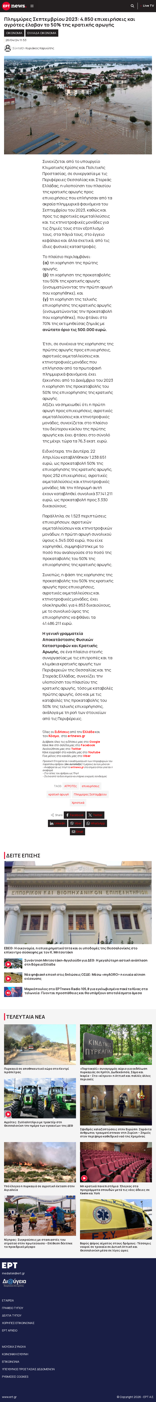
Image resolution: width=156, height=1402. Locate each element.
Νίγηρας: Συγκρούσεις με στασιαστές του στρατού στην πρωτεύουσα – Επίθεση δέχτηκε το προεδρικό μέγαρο (38, 1243)
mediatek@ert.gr (13, 1273)
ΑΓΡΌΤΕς (70, 786)
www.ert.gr (9, 1397)
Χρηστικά (78, 803)
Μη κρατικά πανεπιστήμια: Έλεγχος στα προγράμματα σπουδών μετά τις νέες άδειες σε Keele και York (115, 1189)
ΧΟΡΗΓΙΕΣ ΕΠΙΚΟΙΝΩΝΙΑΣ (18, 1323)
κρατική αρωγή (59, 794)
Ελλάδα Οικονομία (41, 33)
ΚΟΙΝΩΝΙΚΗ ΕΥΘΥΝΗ (15, 1354)
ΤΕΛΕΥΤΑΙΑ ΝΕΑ (25, 1016)
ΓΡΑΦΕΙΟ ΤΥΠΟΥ (12, 1308)
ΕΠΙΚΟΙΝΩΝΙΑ (10, 1362)
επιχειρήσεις (90, 786)
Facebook (88, 745)
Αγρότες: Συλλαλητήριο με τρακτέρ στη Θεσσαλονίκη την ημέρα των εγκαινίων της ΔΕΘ (38, 1124)
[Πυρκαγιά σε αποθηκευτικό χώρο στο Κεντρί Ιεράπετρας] (40, 1044)
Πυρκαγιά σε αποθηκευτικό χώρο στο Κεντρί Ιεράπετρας (36, 1070)
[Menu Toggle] (32, 6)
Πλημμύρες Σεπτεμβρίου (90, 794)
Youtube (94, 752)
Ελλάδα (88, 732)
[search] (132, 6)
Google (94, 742)
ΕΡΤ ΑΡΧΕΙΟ (9, 1330)
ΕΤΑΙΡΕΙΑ (8, 1300)
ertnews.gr (77, 767)
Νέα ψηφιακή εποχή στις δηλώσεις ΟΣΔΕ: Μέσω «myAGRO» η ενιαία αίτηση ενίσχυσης (84, 976)
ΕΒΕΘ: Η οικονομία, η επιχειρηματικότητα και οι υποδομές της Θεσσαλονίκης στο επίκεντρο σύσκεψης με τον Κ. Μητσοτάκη (71, 950)
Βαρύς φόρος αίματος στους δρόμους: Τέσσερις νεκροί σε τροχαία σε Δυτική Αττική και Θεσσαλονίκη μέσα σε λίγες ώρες (115, 1246)
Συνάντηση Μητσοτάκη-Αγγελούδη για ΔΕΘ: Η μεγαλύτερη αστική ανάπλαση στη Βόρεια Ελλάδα (85, 962)
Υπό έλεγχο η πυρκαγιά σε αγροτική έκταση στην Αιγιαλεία (39, 1188)
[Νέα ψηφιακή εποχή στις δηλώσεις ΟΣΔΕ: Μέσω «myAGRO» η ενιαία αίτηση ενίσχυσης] (13, 977)
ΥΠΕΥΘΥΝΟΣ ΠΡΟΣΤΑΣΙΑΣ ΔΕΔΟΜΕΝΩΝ (28, 1369)
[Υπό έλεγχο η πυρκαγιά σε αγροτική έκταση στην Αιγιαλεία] (40, 1162)
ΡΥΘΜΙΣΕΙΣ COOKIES (15, 1376)
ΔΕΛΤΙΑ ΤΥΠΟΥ (11, 1315)
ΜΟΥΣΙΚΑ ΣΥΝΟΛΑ (14, 1347)
